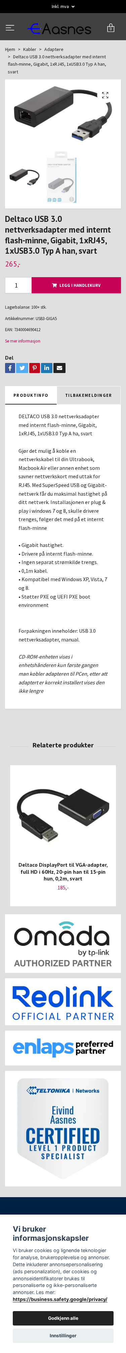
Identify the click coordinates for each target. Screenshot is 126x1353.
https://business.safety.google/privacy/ (60, 1299)
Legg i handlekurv (79, 313)
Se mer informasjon (22, 368)
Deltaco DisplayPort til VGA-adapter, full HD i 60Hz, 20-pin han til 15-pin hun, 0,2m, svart (63, 899)
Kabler (29, 77)
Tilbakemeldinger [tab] (88, 423)
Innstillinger (63, 1335)
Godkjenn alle (63, 1318)
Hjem (10, 77)
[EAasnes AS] (63, 42)
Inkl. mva (61, 6)
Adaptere (54, 77)
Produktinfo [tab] (30, 423)
